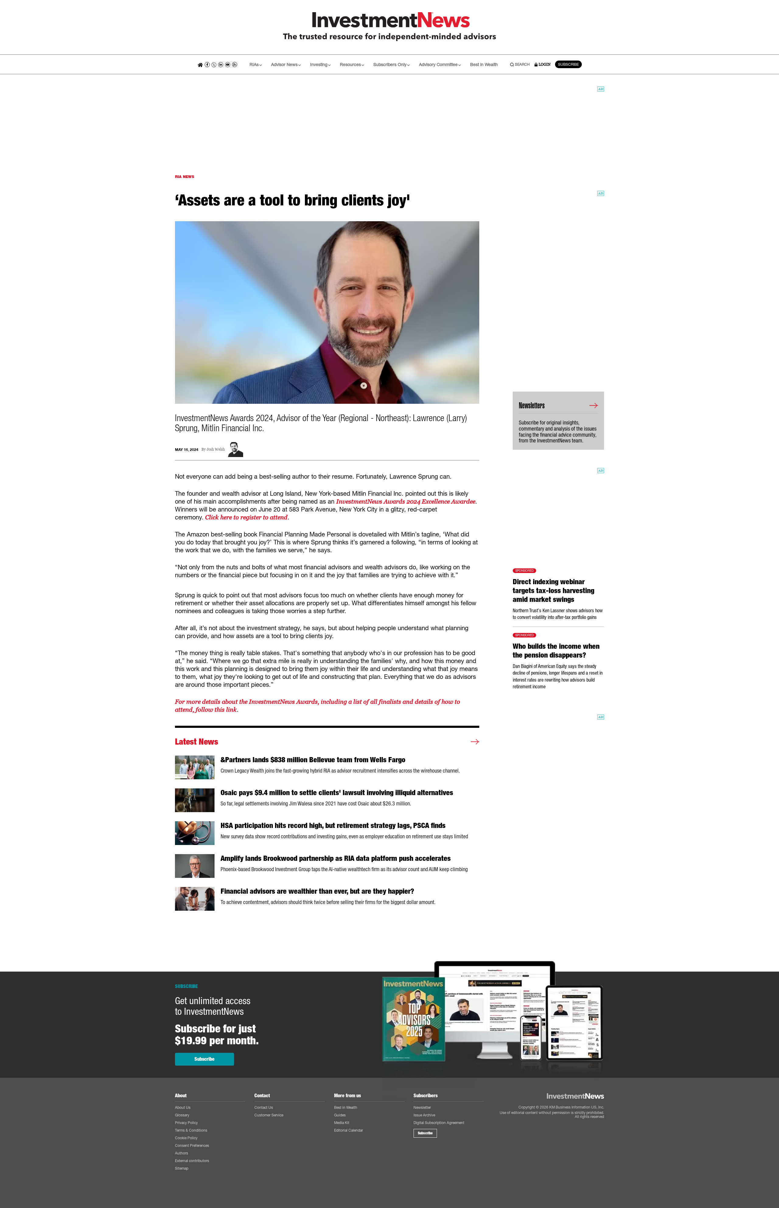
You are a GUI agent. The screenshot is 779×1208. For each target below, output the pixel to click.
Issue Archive (424, 1115)
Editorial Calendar (348, 1130)
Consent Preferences (192, 1145)
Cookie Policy (186, 1138)
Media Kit (341, 1122)
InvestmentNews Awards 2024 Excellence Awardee (405, 501)
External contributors (192, 1160)
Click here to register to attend (246, 517)
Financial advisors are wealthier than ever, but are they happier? (317, 891)
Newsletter (422, 1107)
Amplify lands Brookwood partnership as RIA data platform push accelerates (336, 858)
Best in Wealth (484, 64)
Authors (181, 1153)
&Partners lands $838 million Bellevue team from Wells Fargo (313, 760)
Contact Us (263, 1107)
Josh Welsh (216, 450)
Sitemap (181, 1168)
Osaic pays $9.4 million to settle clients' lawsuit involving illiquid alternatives (337, 792)
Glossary (182, 1115)
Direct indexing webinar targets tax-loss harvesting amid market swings (553, 591)
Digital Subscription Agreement (439, 1122)
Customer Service (268, 1115)
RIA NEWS (184, 176)
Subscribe (204, 1059)
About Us (182, 1107)
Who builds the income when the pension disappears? (556, 650)
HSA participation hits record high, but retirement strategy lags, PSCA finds (333, 825)
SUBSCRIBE (568, 64)
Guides (340, 1115)
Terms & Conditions (191, 1130)
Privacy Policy (186, 1122)
